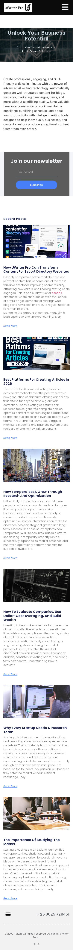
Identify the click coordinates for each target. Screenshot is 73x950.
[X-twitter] (38, 944)
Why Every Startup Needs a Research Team (35, 729)
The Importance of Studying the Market (31, 841)
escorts (57, 293)
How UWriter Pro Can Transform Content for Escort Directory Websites (36, 269)
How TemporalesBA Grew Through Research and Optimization (32, 493)
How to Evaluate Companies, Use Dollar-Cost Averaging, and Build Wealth (32, 615)
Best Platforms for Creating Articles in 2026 (36, 381)
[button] (8, 914)
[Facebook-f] (34, 944)
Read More (10, 326)
